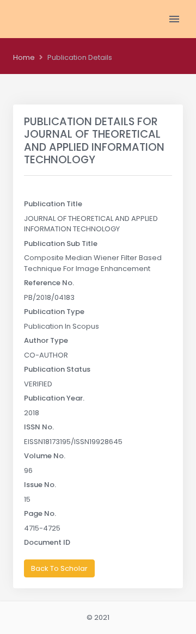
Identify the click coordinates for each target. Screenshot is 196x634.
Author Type (46, 340)
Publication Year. (54, 398)
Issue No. (40, 484)
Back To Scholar (59, 568)
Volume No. (44, 456)
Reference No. (49, 283)
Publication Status (57, 369)
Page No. (40, 513)
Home (24, 57)
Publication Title (53, 204)
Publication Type (54, 311)
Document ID (47, 542)
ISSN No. (39, 427)
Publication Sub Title (60, 243)
